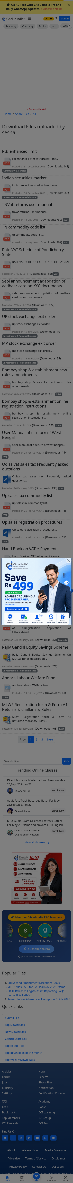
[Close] (68, 560)
